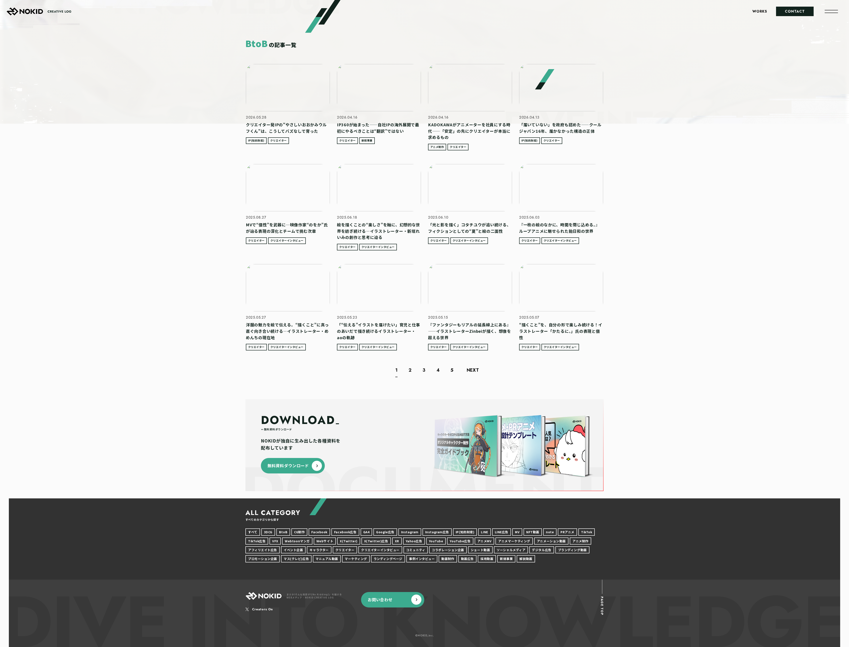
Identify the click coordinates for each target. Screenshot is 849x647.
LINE (484, 532)
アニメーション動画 (551, 541)
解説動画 (525, 558)
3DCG (268, 532)
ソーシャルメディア (511, 550)
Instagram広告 (437, 532)
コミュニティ (415, 550)
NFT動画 (532, 532)
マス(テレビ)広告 (296, 558)
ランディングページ (388, 558)
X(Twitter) (349, 541)
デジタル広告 (541, 550)
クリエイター (278, 140)
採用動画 (486, 558)
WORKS (759, 11)
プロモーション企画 (262, 558)
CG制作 (299, 532)
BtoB (283, 532)
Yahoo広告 (414, 541)
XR (397, 541)
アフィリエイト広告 (262, 550)
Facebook (319, 532)
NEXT (473, 370)
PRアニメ (567, 532)
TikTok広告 (257, 541)
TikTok (586, 532)
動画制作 (447, 558)
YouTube (436, 541)
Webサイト (324, 541)
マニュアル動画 (327, 558)
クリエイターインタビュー (287, 240)
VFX (275, 541)
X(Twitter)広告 (376, 541)
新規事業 (367, 140)
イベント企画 (293, 550)
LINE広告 (501, 532)
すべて (252, 532)
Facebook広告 (345, 532)
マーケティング (356, 558)
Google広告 (385, 532)
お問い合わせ (380, 599)
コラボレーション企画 (448, 550)
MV (517, 532)
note (550, 532)
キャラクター (319, 550)
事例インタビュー (422, 558)
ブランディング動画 (572, 550)
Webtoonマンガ (297, 541)
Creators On (262, 609)
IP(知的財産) (256, 140)
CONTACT (795, 11)
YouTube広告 (460, 541)
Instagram (410, 532)
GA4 (366, 532)
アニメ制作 (437, 147)
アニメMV (484, 541)
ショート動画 (480, 550)
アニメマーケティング (514, 541)
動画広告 (467, 558)
